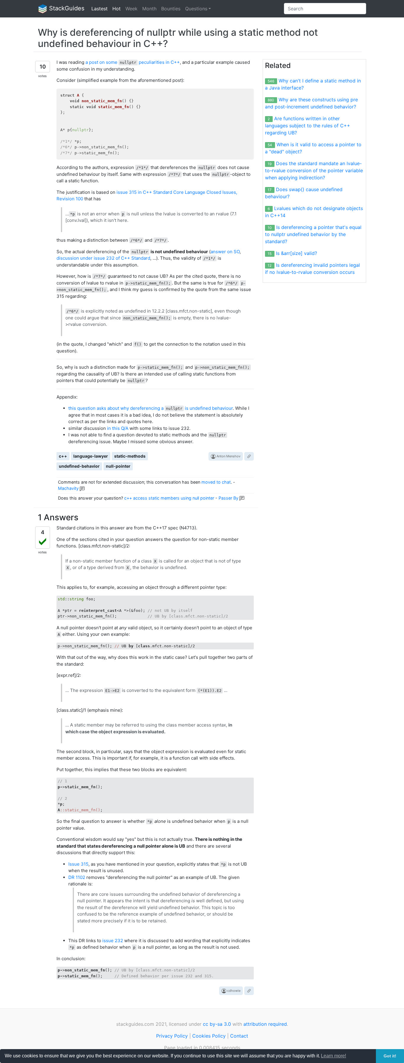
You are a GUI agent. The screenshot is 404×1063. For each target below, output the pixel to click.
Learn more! (333, 1055)
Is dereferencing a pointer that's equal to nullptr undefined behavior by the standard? (313, 234)
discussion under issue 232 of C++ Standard (103, 258)
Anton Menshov (228, 456)
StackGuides (65, 8)
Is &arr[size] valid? (296, 253)
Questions (196, 9)
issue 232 (112, 940)
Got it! (390, 1056)
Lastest (99, 9)
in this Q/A (117, 428)
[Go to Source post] (249, 456)
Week (131, 9)
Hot (116, 9)
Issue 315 (78, 864)
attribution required (265, 1024)
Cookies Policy (209, 1036)
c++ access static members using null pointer (169, 497)
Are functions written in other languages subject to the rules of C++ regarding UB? (307, 126)
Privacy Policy (172, 1036)
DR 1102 (76, 877)
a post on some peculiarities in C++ (132, 62)
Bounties (170, 9)
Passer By (228, 497)
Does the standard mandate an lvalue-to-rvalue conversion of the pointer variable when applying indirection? (314, 170)
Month (149, 9)
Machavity (68, 488)
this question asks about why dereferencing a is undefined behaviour (150, 408)
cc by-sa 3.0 (217, 1024)
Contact (239, 1036)
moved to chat (216, 482)
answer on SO (225, 251)
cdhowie (233, 991)
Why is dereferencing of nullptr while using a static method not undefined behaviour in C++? (178, 38)
